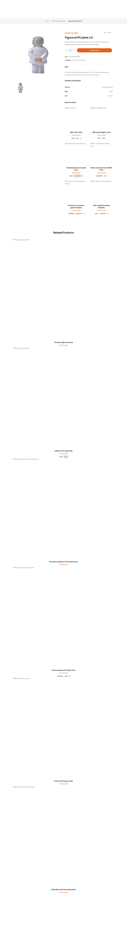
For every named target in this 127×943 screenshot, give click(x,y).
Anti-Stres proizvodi (58, 21)
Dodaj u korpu (94, 50)
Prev (105, 32)
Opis (66, 67)
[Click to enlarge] (18, 75)
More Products (70, 102)
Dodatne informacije (73, 81)
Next (110, 32)
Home (47, 21)
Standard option (107, 87)
